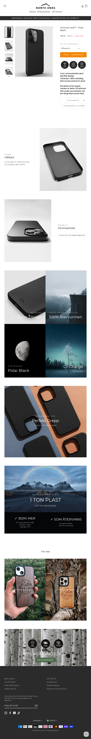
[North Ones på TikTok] (18, 713)
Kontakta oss (52, 682)
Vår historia (57, 12)
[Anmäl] (36, 705)
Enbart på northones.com (57, 689)
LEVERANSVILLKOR (73, 106)
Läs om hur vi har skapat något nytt (72, 235)
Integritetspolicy (53, 685)
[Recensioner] (45, 647)
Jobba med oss (10, 689)
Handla (32, 12)
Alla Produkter (10, 682)
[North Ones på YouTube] (14, 713)
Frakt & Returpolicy (11, 685)
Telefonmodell (69, 44)
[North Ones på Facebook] (10, 713)
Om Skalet (73, 100)
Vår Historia (51, 679)
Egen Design (9, 679)
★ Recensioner (43, 12)
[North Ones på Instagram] (5, 713)
